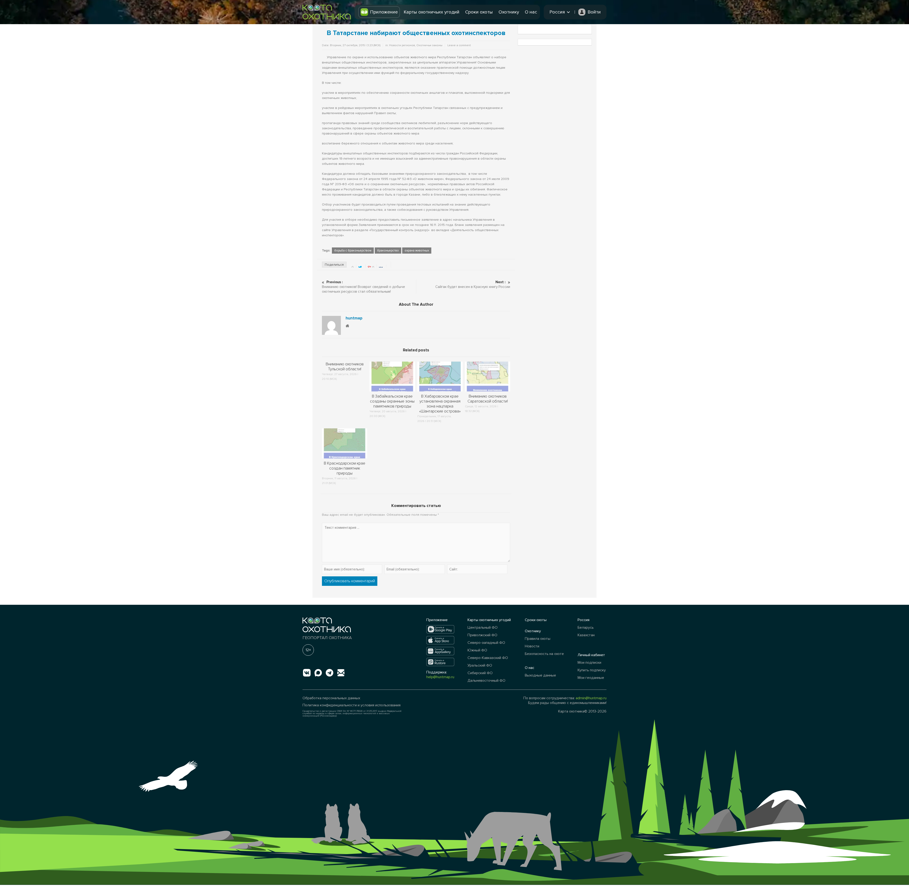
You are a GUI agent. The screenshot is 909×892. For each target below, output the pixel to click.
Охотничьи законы (429, 45)
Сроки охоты (479, 12)
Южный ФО (477, 650)
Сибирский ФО (480, 673)
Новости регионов (402, 45)
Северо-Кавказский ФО (488, 657)
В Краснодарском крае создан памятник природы (344, 468)
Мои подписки (589, 662)
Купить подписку (592, 670)
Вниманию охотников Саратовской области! (488, 399)
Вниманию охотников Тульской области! (345, 367)
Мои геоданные (591, 677)
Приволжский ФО (482, 635)
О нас (531, 12)
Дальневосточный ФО (486, 680)
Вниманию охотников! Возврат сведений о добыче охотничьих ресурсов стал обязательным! (363, 287)
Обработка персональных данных (331, 698)
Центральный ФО (483, 627)
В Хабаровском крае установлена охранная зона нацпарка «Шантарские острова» (440, 404)
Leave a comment (459, 45)
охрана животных (417, 250)
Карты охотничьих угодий (431, 12)
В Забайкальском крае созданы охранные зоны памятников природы (392, 401)
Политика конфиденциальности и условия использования (352, 705)
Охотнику (509, 12)
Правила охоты (537, 638)
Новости (532, 646)
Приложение (384, 12)
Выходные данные (540, 675)
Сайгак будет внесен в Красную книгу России (472, 284)
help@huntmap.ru (440, 677)
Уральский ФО (480, 665)
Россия (583, 620)
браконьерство (388, 250)
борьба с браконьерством (352, 250)
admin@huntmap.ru (591, 698)
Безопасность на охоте (544, 653)
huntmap (354, 318)
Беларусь (586, 627)
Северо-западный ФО (486, 642)
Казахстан (586, 635)
